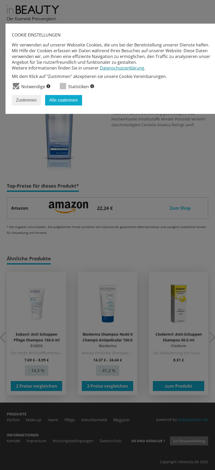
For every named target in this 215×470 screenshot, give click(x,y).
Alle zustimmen (63, 100)
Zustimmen (26, 100)
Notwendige (33, 86)
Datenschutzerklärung (122, 68)
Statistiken (78, 86)
